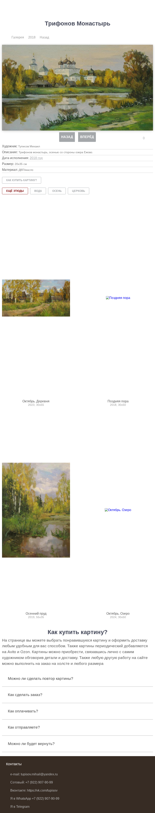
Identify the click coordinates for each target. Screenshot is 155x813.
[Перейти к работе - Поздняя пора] (118, 298)
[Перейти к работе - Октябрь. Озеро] (118, 510)
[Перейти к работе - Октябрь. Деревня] (36, 298)
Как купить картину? (21, 180)
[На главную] (5, 37)
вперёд (87, 137)
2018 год (36, 158)
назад (67, 137)
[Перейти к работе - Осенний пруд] (36, 510)
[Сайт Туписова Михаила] (16, 7)
